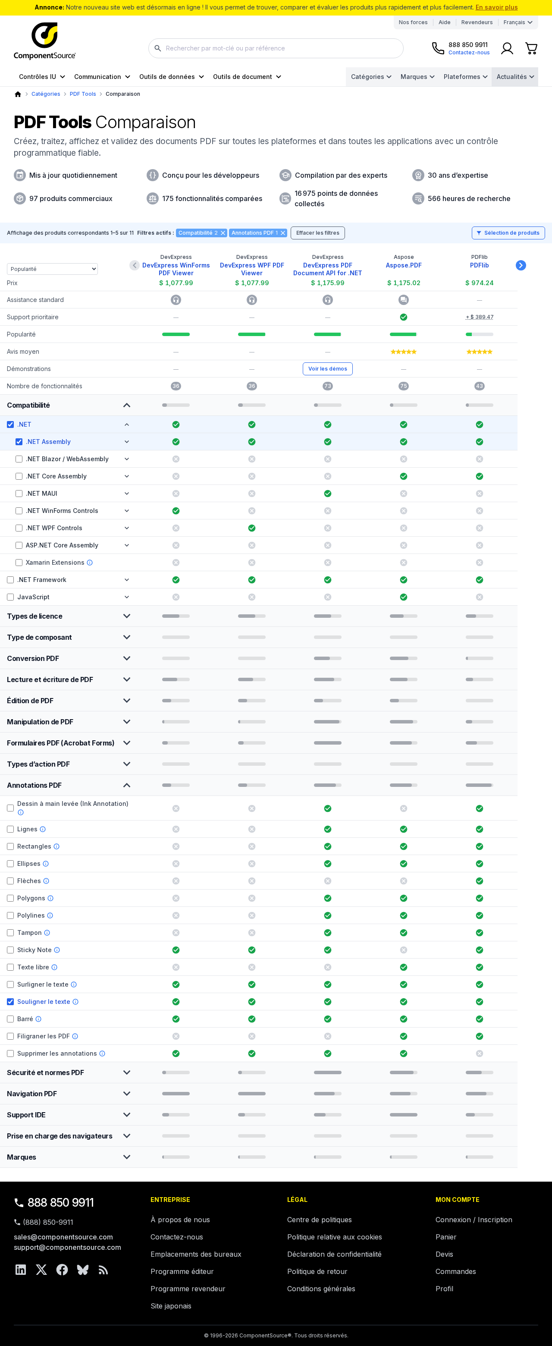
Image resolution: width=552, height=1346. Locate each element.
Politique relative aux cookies (334, 1237)
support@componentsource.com (67, 1247)
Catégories (367, 76)
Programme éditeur (182, 1271)
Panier (446, 1237)
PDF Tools (83, 94)
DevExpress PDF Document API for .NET (327, 269)
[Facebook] (62, 1270)
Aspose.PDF (404, 265)
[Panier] (531, 48)
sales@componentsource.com (63, 1237)
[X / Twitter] (41, 1270)
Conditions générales (321, 1288)
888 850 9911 (61, 1202)
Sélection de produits (511, 233)
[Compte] (507, 48)
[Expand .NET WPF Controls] (127, 528)
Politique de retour (317, 1271)
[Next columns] (521, 265)
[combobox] (276, 48)
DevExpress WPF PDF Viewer (252, 269)
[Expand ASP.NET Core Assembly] (127, 545)
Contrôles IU (37, 76)
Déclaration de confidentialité (334, 1254)
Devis (444, 1254)
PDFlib (479, 265)
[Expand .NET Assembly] (127, 442)
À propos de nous (180, 1219)
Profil (444, 1288)
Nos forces (413, 22)
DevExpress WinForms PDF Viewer (176, 269)
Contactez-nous (177, 1237)
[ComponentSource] (45, 41)
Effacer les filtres (317, 233)
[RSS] (103, 1270)
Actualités (512, 76)
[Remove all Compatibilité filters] (223, 233)
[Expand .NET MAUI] (127, 493)
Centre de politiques (319, 1219)
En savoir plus (497, 7)
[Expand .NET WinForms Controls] (127, 511)
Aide (445, 22)
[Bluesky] (83, 1270)
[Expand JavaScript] (127, 597)
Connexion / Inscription (474, 1219)
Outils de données (167, 76)
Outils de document (242, 76)
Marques (414, 76)
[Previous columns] (134, 265)
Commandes (456, 1271)
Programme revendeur (188, 1288)
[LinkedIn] (21, 1270)
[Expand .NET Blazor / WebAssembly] (127, 459)
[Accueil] (18, 94)
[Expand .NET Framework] (127, 580)
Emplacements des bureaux (196, 1254)
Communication (97, 76)
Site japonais (171, 1306)
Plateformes (462, 76)
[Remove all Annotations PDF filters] (282, 233)
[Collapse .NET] (127, 424)
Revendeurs (477, 22)
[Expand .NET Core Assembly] (127, 476)
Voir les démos (327, 368)
